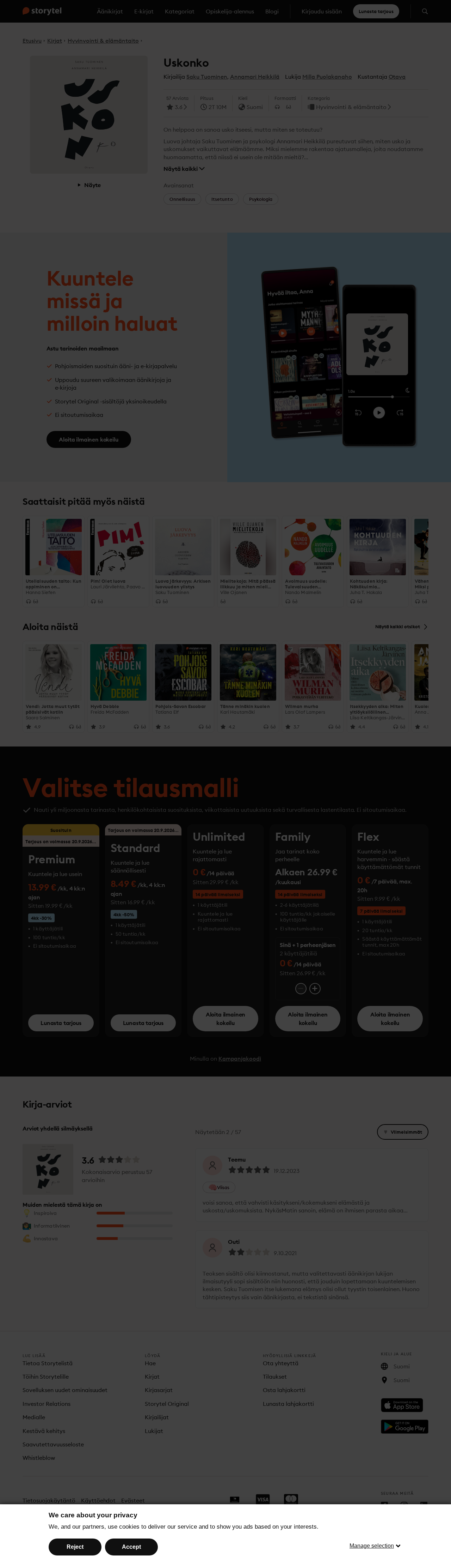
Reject (75, 1547)
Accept (131, 1547)
